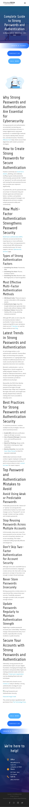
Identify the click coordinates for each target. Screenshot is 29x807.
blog (16, 328)
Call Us (13, 777)
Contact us (6, 683)
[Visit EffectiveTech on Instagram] (14, 803)
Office (13, 759)
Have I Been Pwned (9, 451)
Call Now (14, 61)
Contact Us (14, 53)
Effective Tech (7, 140)
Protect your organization (16, 674)
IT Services (14, 326)
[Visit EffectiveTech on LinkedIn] (18, 803)
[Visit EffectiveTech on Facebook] (10, 803)
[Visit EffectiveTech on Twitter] (22, 803)
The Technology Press (19, 702)
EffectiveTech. (18, 794)
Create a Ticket (18, 45)
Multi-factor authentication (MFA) (12, 237)
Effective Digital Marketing (20, 798)
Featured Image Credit (9, 696)
